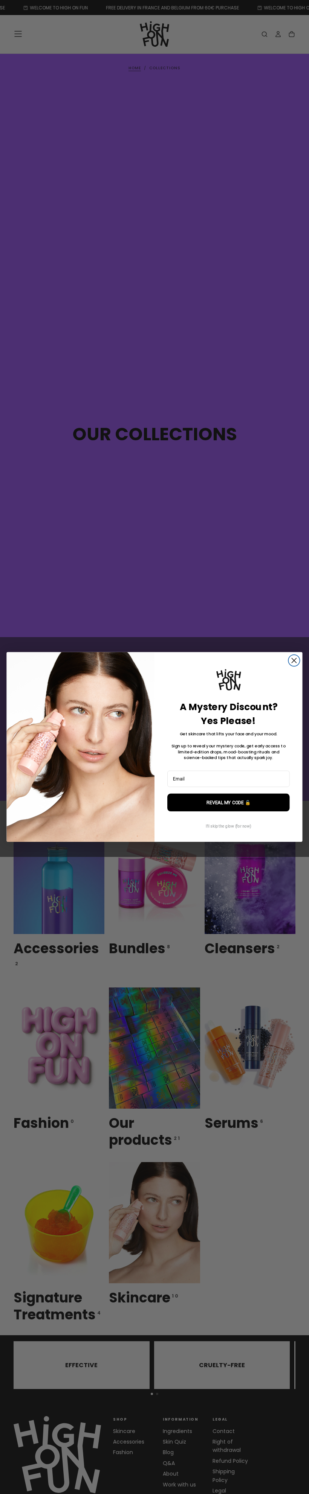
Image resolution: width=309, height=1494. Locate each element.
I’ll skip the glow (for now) (228, 826)
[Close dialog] (294, 660)
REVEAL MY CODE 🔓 (229, 802)
